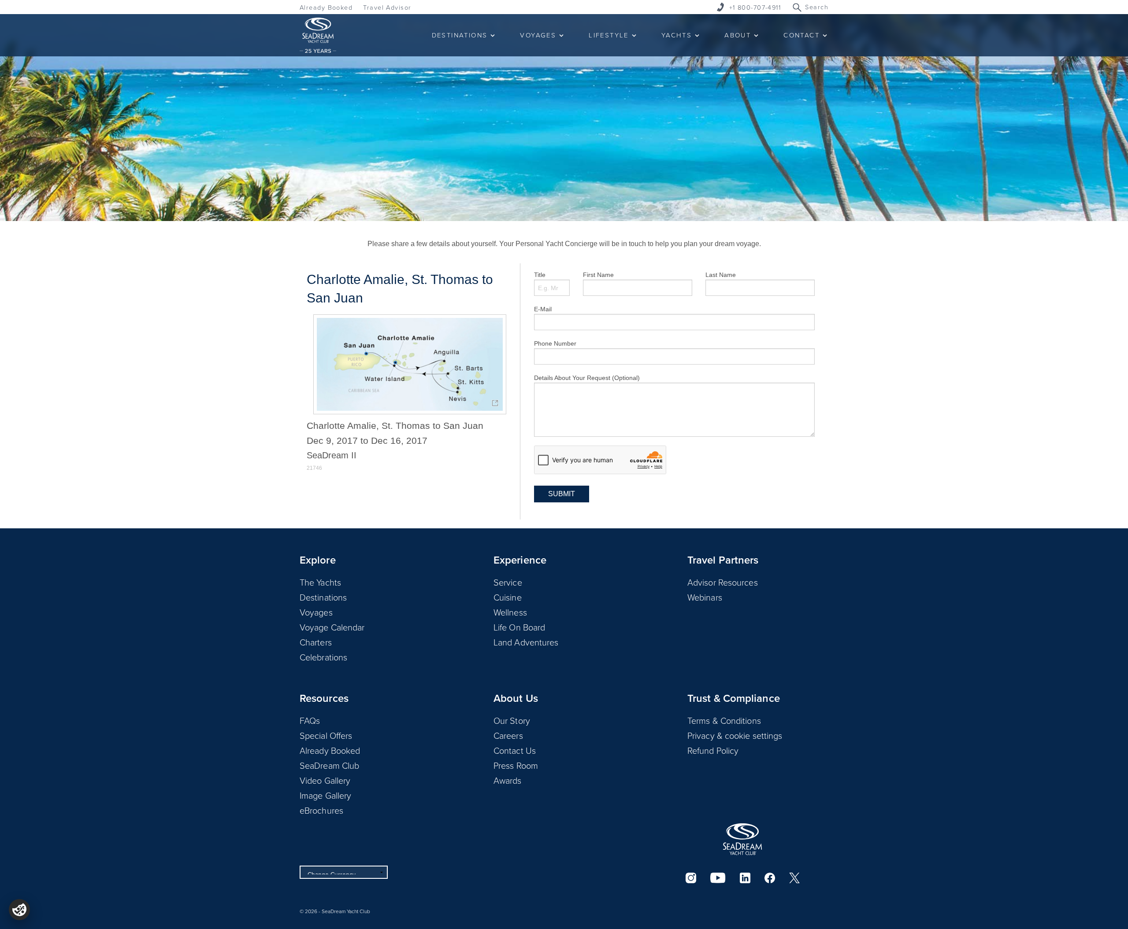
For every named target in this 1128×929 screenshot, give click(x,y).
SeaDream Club (329, 765)
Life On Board (519, 627)
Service (508, 582)
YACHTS (676, 35)
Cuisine (508, 597)
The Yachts (320, 582)
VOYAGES (538, 35)
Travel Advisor (387, 7)
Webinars (704, 597)
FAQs (310, 720)
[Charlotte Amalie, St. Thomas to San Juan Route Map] (409, 364)
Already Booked (326, 7)
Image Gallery (325, 795)
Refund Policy (712, 750)
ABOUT (737, 35)
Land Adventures (526, 642)
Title (539, 274)
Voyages (316, 612)
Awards (508, 780)
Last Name (720, 274)
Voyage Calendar (332, 627)
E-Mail (543, 309)
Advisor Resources (722, 582)
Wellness (510, 612)
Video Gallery (325, 780)
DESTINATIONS (460, 35)
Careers (508, 735)
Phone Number (555, 343)
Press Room (516, 765)
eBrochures (321, 810)
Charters (316, 642)
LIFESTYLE (609, 35)
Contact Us (515, 750)
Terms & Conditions (724, 720)
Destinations (323, 597)
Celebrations (323, 657)
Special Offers (326, 735)
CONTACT (801, 35)
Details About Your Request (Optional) (587, 377)
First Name (598, 274)
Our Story (512, 720)
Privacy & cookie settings (735, 735)
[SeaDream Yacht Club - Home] (742, 839)
